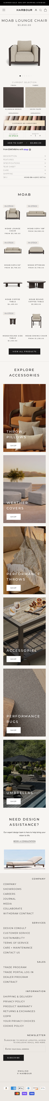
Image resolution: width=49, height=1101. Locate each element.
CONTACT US (11, 952)
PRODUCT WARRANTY (17, 1006)
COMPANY (9, 884)
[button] (20, 75)
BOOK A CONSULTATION (24, 841)
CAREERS (9, 894)
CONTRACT (10, 982)
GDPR (7, 1016)
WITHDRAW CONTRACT (18, 913)
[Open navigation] (3, 10)
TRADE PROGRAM (15, 967)
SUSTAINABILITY (14, 938)
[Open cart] (45, 10)
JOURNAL (9, 899)
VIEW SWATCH (13, 112)
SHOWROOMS (12, 889)
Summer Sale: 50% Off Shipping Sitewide (25, 3)
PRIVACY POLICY (14, 1001)
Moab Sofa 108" (36, 228)
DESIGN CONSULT (14, 928)
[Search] (40, 10)
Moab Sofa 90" (12, 265)
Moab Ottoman (36, 265)
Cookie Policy (13, 1026)
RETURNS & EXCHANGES (19, 1011)
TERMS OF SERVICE (16, 943)
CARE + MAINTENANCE (18, 947)
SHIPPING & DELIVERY (17, 996)
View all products (24, 351)
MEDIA (7, 903)
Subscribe (13, 1058)
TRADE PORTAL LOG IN (18, 972)
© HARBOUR (24, 1073)
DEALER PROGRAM (15, 977)
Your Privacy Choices (19, 1021)
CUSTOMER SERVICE (16, 933)
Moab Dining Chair (36, 336)
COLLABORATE (12, 908)
